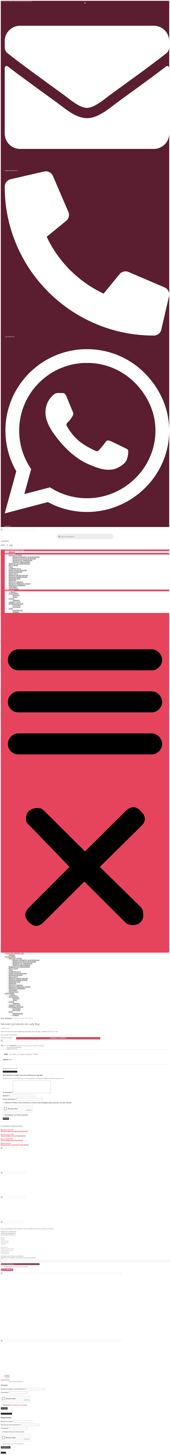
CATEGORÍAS (9, 590)
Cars (11, 567)
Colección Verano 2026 (14, 550)
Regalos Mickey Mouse (18, 575)
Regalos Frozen (15, 572)
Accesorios (14, 594)
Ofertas (3, 1244)
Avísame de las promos (13, 1432)
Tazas (15, 597)
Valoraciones (12, 1049)
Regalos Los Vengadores (19, 564)
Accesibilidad (5, 1253)
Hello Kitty (13, 574)
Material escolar (16, 604)
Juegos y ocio (14, 602)
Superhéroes (5, 1241)
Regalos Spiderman (17, 585)
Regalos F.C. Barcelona (22, 560)
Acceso (4, 1408)
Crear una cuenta (6, 1414)
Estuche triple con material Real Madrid (14, 1131)
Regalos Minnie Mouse (18, 577)
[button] (85, 782)
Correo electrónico (10, 1099)
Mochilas (16, 607)
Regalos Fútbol (15, 555)
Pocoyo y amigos (16, 582)
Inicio (2, 1018)
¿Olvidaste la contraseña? (19, 1405)
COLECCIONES (10, 554)
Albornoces (18, 610)
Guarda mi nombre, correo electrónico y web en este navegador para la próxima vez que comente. (38, 1103)
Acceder (5, 541)
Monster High (14, 579)
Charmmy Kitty (15, 569)
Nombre (6, 1096)
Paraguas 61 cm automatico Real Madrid (14, 1145)
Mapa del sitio (5, 1252)
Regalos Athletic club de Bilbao (26, 557)
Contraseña (5, 1392)
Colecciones (27, 1045)
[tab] (87, 1047)
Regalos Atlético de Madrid (24, 559)
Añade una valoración (10, 1072)
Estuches (17, 605)
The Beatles (13, 589)
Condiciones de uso (7, 1250)
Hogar (11, 599)
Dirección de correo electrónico (11, 1425)
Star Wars (13, 587)
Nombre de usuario (7, 1421)
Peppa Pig (12, 580)
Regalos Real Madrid (21, 562)
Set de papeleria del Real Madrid (12, 1140)
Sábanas (16, 600)
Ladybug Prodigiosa (38, 1045)
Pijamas (16, 612)
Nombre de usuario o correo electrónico (13, 1389)
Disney (3, 1239)
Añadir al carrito (58, 1038)
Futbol (3, 1238)
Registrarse (6, 1447)
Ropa (11, 609)
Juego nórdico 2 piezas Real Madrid (13, 1136)
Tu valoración (8, 1092)
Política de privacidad (7, 1248)
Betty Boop (13, 565)
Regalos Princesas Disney (20, 584)
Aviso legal (4, 1247)
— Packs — (13, 592)
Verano (12, 552)
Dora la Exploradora (18, 570)
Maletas (16, 595)
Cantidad (3, 1038)
